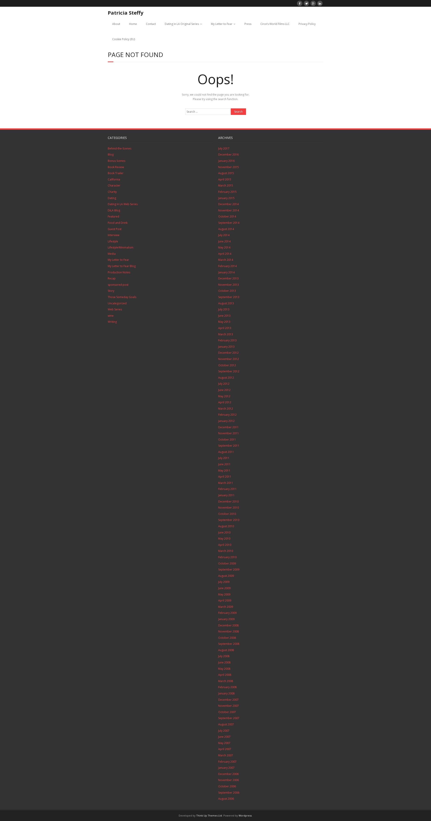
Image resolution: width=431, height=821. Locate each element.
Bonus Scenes (116, 161)
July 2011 (223, 458)
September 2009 (228, 569)
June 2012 (224, 390)
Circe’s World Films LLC (275, 24)
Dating (112, 198)
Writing (112, 322)
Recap (112, 278)
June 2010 (224, 532)
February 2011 (227, 489)
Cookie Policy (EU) (123, 39)
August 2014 (226, 229)
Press (247, 24)
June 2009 (224, 588)
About (116, 24)
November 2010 (228, 507)
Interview (113, 235)
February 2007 (227, 762)
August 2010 (226, 526)
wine (111, 316)
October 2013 (227, 291)
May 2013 (224, 322)
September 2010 (228, 520)
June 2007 (224, 737)
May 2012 (224, 396)
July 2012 (223, 384)
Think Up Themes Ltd (209, 815)
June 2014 (224, 241)
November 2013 (228, 285)
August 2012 (226, 378)
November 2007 (228, 706)
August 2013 (226, 303)
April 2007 (224, 749)
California (114, 179)
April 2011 (224, 477)
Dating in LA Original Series (182, 24)
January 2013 (226, 347)
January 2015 (226, 198)
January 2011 (226, 495)
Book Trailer (115, 173)
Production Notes (119, 272)
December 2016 (228, 154)
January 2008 (226, 693)
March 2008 (225, 681)
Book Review (116, 167)
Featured (113, 216)
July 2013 (223, 309)
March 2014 (225, 260)
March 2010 (225, 551)
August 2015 (226, 173)
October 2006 (227, 786)
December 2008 (228, 625)
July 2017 (223, 148)
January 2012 (226, 421)
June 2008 (224, 662)
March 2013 (225, 334)
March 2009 (225, 607)
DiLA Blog (114, 210)
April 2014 (224, 254)
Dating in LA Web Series (123, 204)
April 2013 (224, 328)
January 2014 (226, 272)
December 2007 (228, 700)
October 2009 (227, 563)
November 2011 (228, 433)
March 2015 (225, 185)
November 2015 (228, 167)
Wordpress (245, 815)
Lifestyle (113, 241)
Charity (112, 192)
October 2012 (227, 365)
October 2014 (227, 216)
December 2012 (228, 353)
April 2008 (224, 675)
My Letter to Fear (221, 24)
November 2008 (228, 631)
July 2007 (223, 731)
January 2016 (226, 161)
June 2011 (224, 464)
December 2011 (228, 427)
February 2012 (227, 415)
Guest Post (114, 229)
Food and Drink (118, 223)
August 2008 (226, 650)
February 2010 (227, 557)
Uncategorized (117, 303)
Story (111, 291)
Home (133, 24)
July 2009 (223, 582)
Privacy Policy (307, 24)
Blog (111, 154)
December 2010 (228, 501)
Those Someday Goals (122, 297)
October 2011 (227, 439)
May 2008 (224, 669)
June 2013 (224, 316)
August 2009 (226, 576)
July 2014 (223, 235)
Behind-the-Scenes (119, 148)
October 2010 (227, 514)
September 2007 (228, 718)
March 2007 (225, 755)
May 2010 (224, 538)
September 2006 (228, 793)
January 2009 (226, 619)
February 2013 (227, 340)
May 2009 (224, 594)
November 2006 (228, 780)
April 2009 (224, 600)
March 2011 (225, 483)
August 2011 (226, 452)
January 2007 (226, 768)
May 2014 (224, 247)
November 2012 (228, 359)
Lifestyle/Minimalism (120, 247)
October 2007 (227, 712)
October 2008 (227, 638)
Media (112, 254)
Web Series (115, 309)
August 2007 (226, 724)
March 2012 (225, 408)
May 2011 (224, 470)
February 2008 (227, 687)
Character (114, 185)
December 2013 (228, 278)
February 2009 (227, 613)
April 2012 (224, 402)
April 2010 (224, 545)
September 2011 (228, 446)
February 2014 (227, 266)
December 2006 (228, 774)
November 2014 (228, 210)
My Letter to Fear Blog (122, 266)
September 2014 (228, 223)
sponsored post (118, 285)
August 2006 (226, 799)
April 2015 (224, 179)
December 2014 (228, 204)
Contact (151, 24)
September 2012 (228, 371)
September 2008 (228, 644)
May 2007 (224, 743)
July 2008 (223, 656)
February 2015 (227, 192)
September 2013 (228, 297)
